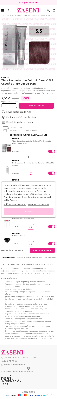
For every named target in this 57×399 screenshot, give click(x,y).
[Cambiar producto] (31, 173)
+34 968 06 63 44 (12, 357)
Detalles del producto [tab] (29, 257)
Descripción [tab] (8, 257)
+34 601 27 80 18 (9, 361)
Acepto (29, 211)
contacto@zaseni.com (15, 364)
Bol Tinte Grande (19, 236)
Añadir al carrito (36, 105)
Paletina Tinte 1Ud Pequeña (23, 219)
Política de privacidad (15, 204)
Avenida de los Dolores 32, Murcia (17, 371)
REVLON (5, 77)
